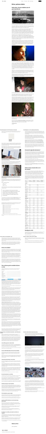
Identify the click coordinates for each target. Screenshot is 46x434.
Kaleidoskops (26, 206)
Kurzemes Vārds (27, 207)
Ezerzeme (26, 205)
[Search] (39, 1)
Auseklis (26, 199)
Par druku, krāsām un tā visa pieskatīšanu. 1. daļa (6, 236)
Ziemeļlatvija (26, 228)
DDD (25, 184)
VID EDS (6, 416)
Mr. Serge (4, 1)
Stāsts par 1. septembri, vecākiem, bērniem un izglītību (30, 236)
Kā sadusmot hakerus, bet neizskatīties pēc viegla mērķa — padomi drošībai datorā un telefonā (10, 332)
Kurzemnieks (26, 208)
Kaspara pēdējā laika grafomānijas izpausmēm (34, 380)
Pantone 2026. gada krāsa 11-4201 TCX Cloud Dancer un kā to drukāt (8, 129)
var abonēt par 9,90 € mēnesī (34, 163)
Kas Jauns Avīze (26, 188)
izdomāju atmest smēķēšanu (21, 120)
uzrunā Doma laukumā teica (40, 142)
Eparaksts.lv (3, 416)
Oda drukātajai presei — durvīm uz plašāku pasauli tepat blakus (31, 129)
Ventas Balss (26, 224)
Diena (25, 185)
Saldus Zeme (26, 218)
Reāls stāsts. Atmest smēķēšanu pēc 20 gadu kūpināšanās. (21, 8)
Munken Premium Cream (16, 197)
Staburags (26, 219)
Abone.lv (40, 155)
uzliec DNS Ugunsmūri (17, 344)
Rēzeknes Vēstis (26, 215)
